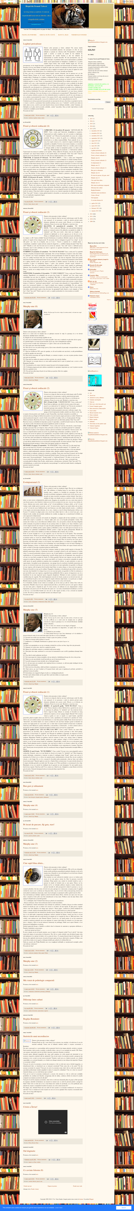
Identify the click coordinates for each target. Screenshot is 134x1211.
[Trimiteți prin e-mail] (51, 115)
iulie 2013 (94, 143)
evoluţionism (41, 601)
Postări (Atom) (35, 1189)
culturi (30, 1011)
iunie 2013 (94, 146)
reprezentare (41, 1011)
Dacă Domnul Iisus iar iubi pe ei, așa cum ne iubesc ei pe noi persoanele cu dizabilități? (99, 255)
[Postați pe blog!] (52, 115)
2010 (91, 219)
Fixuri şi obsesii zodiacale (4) (36, 125)
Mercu (91, 287)
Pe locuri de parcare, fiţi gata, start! (38, 824)
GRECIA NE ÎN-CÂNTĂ (47, 35)
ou (32, 1162)
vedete (42, 118)
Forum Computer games (96, 406)
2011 (91, 216)
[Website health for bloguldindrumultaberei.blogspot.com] (99, 434)
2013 (91, 128)
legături (35, 118)
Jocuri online (93, 410)
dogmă (30, 1162)
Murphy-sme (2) (30, 961)
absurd (30, 380)
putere (41, 797)
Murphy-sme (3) (30, 843)
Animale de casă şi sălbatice (97, 397)
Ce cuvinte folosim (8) (33, 1170)
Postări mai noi (28, 1186)
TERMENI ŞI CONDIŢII (79, 35)
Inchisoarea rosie (94, 288)
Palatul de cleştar (94, 296)
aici (37, 790)
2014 (91, 126)
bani (30, 797)
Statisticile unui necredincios (36, 1036)
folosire (34, 1181)
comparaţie (31, 991)
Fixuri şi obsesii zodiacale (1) (36, 691)
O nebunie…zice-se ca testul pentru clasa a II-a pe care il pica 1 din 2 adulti (99, 277)
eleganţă (38, 797)
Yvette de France (94, 428)
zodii (36, 204)
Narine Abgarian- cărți (95, 262)
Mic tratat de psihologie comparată (38, 980)
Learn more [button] (58, 1207)
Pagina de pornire (52, 1186)
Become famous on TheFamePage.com (99, 293)
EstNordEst (93, 269)
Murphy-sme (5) (30, 609)
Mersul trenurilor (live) (96, 413)
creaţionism (34, 601)
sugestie (46, 1011)
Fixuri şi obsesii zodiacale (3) (36, 212)
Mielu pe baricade (95, 291)
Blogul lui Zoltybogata (96, 252)
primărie (34, 835)
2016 (91, 121)
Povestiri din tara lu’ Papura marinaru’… (97, 271)
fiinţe (46, 601)
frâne (40, 953)
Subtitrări (92, 421)
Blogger (91, 1199)
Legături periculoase (32, 43)
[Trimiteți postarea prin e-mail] (47, 115)
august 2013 (95, 141)
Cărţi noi (92, 402)
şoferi (38, 835)
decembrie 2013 (96, 131)
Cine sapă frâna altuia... (33, 863)
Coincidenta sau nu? (95, 297)
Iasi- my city (93, 281)
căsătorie (31, 118)
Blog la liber (93, 246)
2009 (91, 221)
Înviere (33, 1143)
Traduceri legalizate (95, 426)
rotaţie (39, 118)
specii (52, 601)
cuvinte (30, 1181)
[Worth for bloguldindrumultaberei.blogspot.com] (99, 441)
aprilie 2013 (95, 203)
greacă (38, 1181)
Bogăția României (31, 1018)
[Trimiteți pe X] (54, 115)
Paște (37, 1143)
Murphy (36, 380)
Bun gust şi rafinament (33, 785)
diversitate (34, 1011)
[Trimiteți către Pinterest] (58, 115)
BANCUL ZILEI (63, 35)
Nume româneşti (94, 415)
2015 (91, 123)
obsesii (33, 204)
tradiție (38, 1162)
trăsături (37, 474)
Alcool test (92, 395)
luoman (81, 1199)
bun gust (33, 797)
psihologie (47, 991)
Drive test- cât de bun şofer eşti (98, 404)
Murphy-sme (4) (30, 805)
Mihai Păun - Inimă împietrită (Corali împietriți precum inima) (99, 248)
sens (41, 1181)
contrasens (31, 953)
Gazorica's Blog (94, 275)
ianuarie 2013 (95, 211)
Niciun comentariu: (40, 115)
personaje (42, 991)
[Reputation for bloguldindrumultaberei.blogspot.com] (99, 42)
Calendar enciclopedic (95, 400)
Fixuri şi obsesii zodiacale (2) (36, 388)
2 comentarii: (39, 1098)
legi (33, 380)
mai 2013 (94, 148)
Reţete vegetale (93, 419)
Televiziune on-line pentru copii (98, 423)
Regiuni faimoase (94, 417)
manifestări (37, 991)
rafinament (46, 797)
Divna (30, 1143)
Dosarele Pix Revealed (96, 265)
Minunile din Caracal (95, 266)
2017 (91, 118)
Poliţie (46, 953)
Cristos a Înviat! (30, 1106)
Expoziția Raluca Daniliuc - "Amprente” (97, 283)
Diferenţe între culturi (33, 999)
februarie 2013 (95, 208)
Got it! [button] (124, 1207)
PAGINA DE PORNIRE (29, 35)
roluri (49, 601)
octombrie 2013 (96, 136)
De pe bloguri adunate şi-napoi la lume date (99, 260)
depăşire (36, 953)
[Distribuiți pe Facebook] (56, 115)
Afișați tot (109, 299)
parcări (30, 835)
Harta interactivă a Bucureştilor (98, 408)
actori (30, 601)
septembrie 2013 (96, 138)
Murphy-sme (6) (30, 306)
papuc (42, 953)
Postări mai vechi (77, 1186)
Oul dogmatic (29, 1150)
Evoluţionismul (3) (31, 482)
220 (91, 393)
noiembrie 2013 (96, 133)
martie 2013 (95, 206)
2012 (91, 214)
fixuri (30, 204)
